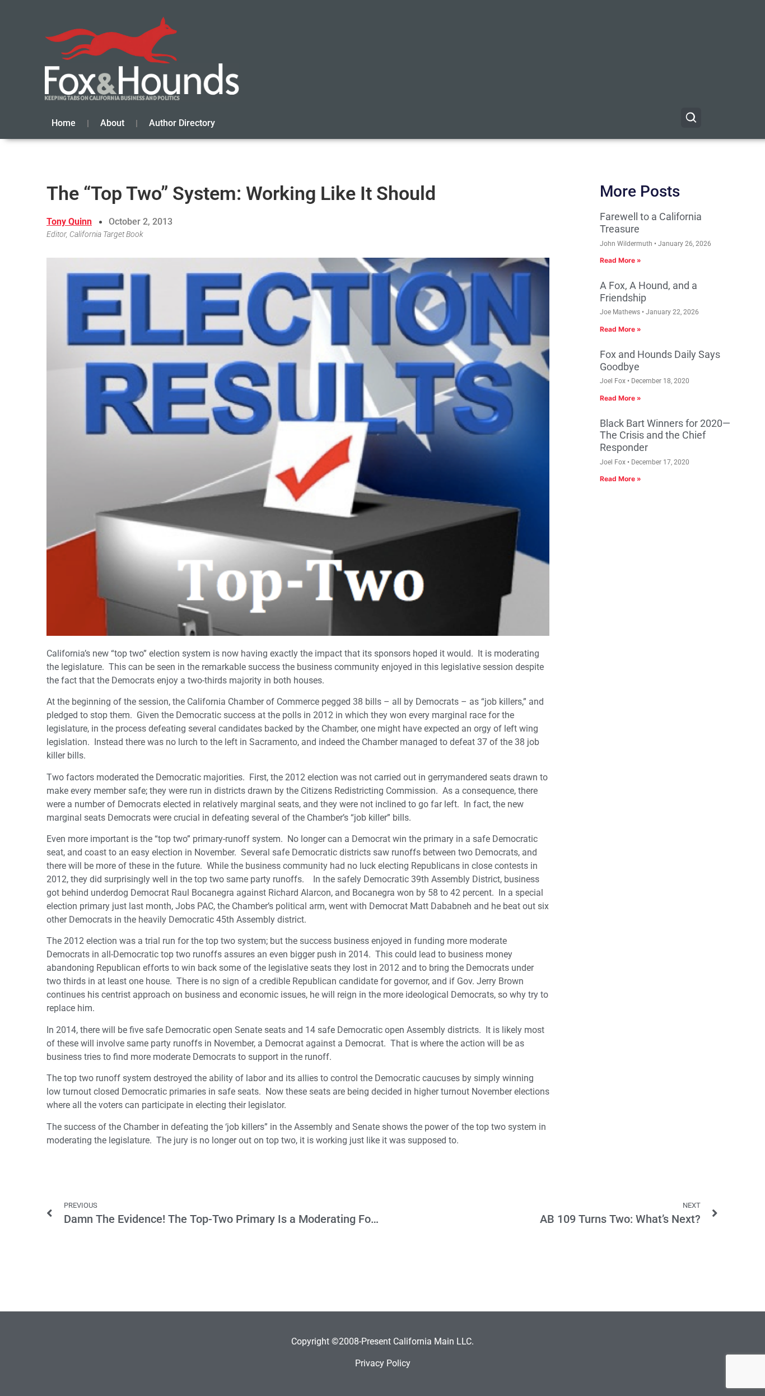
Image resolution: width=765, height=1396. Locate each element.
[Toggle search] (691, 118)
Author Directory (182, 123)
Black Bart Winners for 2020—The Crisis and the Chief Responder (665, 435)
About (112, 123)
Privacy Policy (383, 1363)
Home (64, 123)
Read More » (620, 260)
